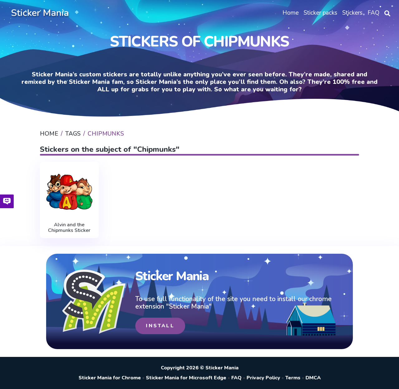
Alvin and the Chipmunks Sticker (69, 227)
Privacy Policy (263, 377)
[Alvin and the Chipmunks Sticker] (69, 191)
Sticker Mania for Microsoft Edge (186, 377)
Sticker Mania (40, 13)
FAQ (236, 377)
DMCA (313, 377)
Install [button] (160, 325)
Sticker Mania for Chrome (110, 377)
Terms (292, 377)
